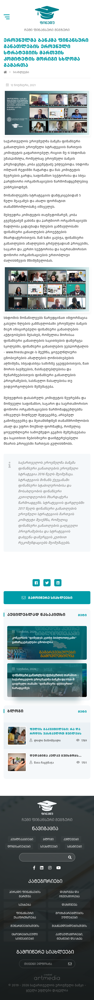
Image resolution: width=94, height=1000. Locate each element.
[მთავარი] (5, 72)
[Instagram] (50, 868)
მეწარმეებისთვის (24, 926)
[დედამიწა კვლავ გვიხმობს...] (17, 762)
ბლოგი (48, 839)
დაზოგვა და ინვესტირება (69, 894)
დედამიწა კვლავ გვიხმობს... (55, 755)
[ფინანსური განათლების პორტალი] (47, 15)
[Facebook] (36, 582)
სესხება (25, 905)
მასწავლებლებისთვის (69, 926)
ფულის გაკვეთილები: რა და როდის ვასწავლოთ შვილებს (55, 731)
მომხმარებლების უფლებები (69, 915)
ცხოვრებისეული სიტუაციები (25, 936)
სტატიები (74, 846)
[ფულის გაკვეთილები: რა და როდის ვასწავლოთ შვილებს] (17, 735)
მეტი (82, 615)
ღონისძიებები (19, 846)
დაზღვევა (69, 905)
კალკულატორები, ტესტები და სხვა (69, 936)
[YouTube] (58, 868)
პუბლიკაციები (21, 839)
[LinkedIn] (57, 582)
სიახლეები (21, 72)
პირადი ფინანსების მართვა (24, 894)
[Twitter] (47, 582)
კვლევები (71, 839)
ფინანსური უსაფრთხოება (24, 915)
